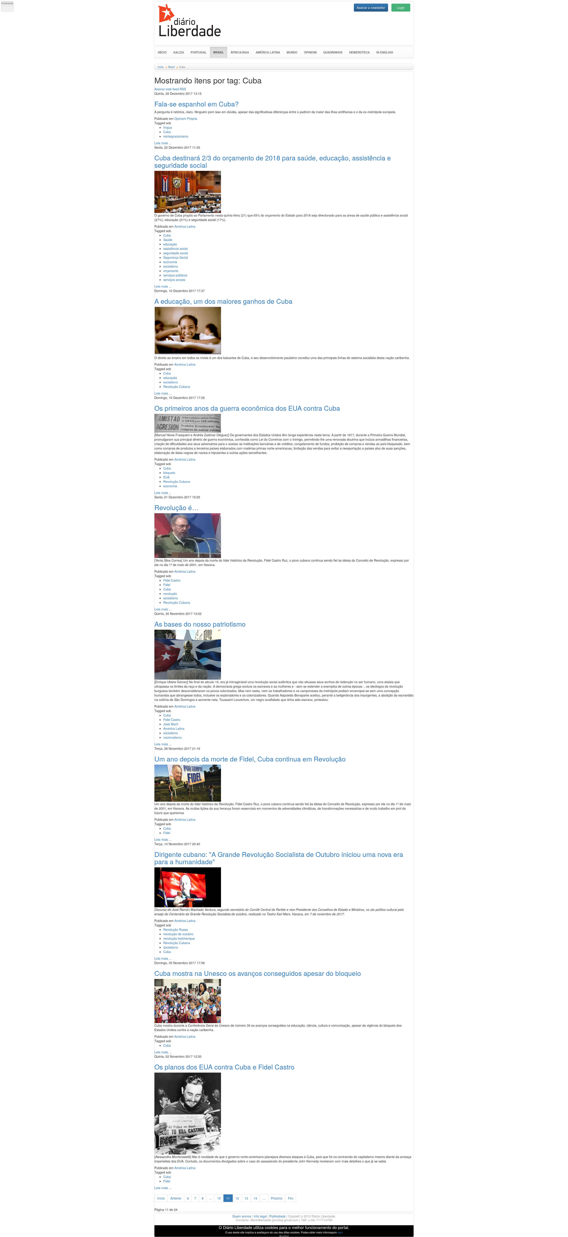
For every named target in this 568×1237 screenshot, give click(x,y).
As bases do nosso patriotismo (200, 624)
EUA (166, 477)
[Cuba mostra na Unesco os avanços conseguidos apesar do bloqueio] (187, 1000)
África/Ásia (240, 52)
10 (219, 1198)
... (210, 1198)
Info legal (260, 1216)
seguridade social (175, 253)
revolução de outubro (178, 934)
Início (162, 52)
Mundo (292, 52)
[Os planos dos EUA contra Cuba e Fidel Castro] (187, 1113)
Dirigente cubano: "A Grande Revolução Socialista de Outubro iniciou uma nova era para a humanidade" (278, 857)
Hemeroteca (359, 52)
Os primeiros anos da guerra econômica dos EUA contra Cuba (247, 408)
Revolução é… (176, 507)
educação (170, 244)
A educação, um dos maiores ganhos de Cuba (223, 301)
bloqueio (169, 472)
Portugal (199, 52)
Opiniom (310, 52)
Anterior (175, 1198)
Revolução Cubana (176, 386)
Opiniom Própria (185, 118)
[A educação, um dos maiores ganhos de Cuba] (187, 330)
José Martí (170, 724)
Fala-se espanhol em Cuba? (196, 104)
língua (167, 127)
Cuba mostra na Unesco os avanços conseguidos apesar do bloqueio (257, 973)
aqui (340, 1232)
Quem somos (241, 1216)
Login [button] (401, 7)
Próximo (276, 1198)
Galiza (178, 52)
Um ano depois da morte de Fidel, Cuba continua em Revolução (250, 759)
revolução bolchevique (179, 938)
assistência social (175, 248)
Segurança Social (175, 257)
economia (170, 262)
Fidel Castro (171, 580)
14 (255, 1198)
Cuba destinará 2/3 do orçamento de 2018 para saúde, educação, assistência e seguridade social (272, 161)
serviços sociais (174, 279)
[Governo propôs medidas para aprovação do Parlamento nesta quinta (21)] (187, 191)
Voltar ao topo (555, 1228)
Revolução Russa (175, 929)
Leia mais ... (163, 143)
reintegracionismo (175, 136)
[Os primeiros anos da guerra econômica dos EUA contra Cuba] (187, 422)
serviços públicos (175, 275)
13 (246, 1198)
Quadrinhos (333, 52)
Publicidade (277, 1216)
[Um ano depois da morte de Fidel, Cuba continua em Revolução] (187, 782)
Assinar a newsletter (371, 7)
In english (384, 52)
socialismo (170, 266)
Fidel (166, 584)
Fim (290, 1198)
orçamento (170, 270)
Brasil (220, 52)
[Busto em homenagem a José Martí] (187, 654)
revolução (170, 593)
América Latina (268, 52)
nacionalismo (172, 737)
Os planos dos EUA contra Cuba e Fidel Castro (224, 1066)
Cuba (167, 132)
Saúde (167, 239)
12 (237, 1198)
